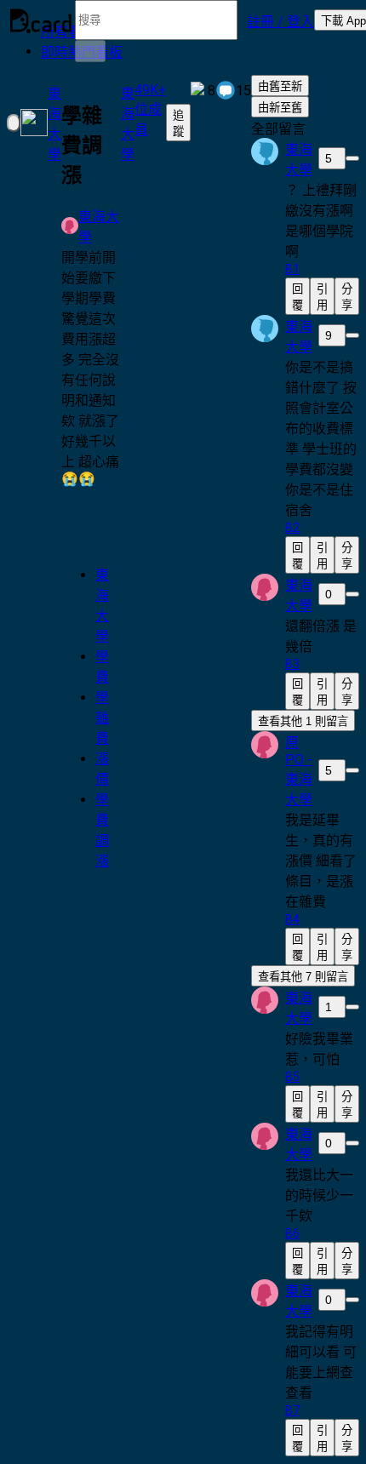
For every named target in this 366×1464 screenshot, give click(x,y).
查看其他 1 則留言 (303, 721)
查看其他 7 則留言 (303, 976)
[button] (280, 20)
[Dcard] (41, 20)
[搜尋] (90, 51)
